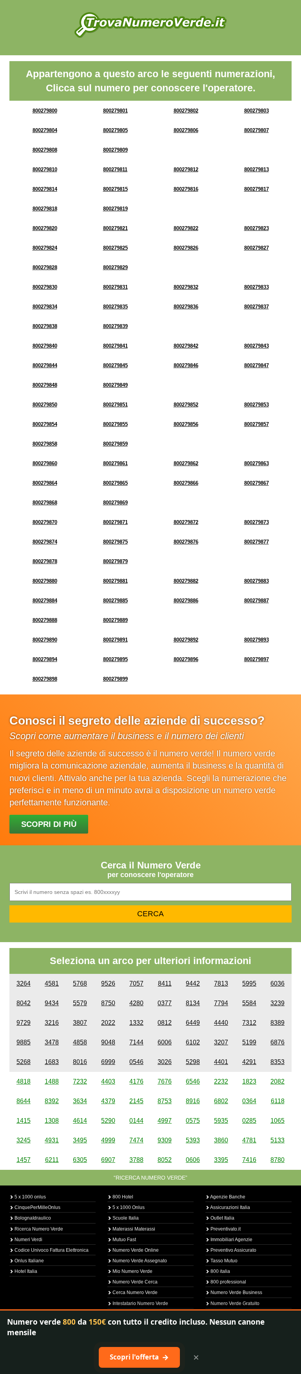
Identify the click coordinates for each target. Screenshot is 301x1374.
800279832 (186, 287)
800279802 (186, 111)
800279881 (115, 581)
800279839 (115, 326)
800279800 (45, 111)
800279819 (115, 209)
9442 (193, 983)
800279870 (45, 522)
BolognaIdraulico (32, 1218)
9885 (23, 1042)
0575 (193, 1120)
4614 (80, 1120)
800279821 (115, 228)
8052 (165, 1159)
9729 (23, 1022)
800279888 (45, 620)
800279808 (45, 150)
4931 (52, 1140)
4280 (136, 1003)
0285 (249, 1120)
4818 (23, 1081)
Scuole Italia (125, 1218)
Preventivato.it (225, 1229)
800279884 (45, 601)
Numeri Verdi (27, 1239)
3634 (80, 1101)
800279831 (115, 287)
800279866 (186, 483)
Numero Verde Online (135, 1250)
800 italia (219, 1271)
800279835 (115, 307)
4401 (221, 1062)
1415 (23, 1120)
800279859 (115, 444)
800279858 (45, 444)
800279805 (115, 130)
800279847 (256, 365)
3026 (165, 1062)
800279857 (256, 424)
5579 (80, 1003)
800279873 (256, 522)
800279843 (256, 346)
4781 (249, 1140)
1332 (136, 1022)
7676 (165, 1081)
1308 (52, 1120)
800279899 (115, 679)
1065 (277, 1120)
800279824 (45, 248)
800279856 (186, 424)
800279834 (45, 307)
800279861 (115, 463)
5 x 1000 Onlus (128, 1207)
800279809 (115, 150)
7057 (136, 983)
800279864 (45, 483)
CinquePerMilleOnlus (36, 1207)
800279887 (256, 601)
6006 (165, 1042)
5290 (108, 1120)
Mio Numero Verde (131, 1271)
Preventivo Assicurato (232, 1250)
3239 (277, 1003)
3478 (52, 1042)
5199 (249, 1042)
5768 (80, 983)
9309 (165, 1140)
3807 (80, 1022)
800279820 (45, 228)
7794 (221, 1003)
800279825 (115, 248)
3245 (23, 1140)
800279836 (186, 307)
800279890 (45, 640)
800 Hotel (122, 1197)
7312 (249, 1022)
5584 (249, 1003)
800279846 (186, 365)
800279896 (186, 659)
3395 (221, 1159)
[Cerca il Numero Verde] (150, 24)
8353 (277, 1062)
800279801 (115, 111)
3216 (52, 1022)
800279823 (256, 228)
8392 (52, 1101)
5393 (193, 1140)
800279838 (45, 326)
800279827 (256, 248)
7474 (136, 1140)
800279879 (115, 561)
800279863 (256, 463)
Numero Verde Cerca (134, 1282)
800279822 (186, 228)
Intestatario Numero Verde (139, 1303)
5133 (277, 1140)
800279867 (256, 483)
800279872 (186, 522)
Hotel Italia (25, 1271)
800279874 (45, 542)
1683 (52, 1062)
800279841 (115, 346)
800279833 (256, 287)
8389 (277, 1022)
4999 (108, 1140)
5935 (221, 1120)
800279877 (256, 542)
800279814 (45, 189)
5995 (249, 983)
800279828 (45, 267)
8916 (193, 1101)
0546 (136, 1062)
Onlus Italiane (28, 1260)
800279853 (256, 405)
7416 (249, 1159)
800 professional (227, 1282)
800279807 (256, 130)
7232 (80, 1081)
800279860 (45, 463)
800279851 (115, 405)
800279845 (115, 365)
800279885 (115, 601)
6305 (80, 1159)
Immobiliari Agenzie (230, 1239)
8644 (23, 1101)
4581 (52, 983)
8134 (193, 1003)
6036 (277, 983)
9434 (52, 1003)
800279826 (186, 248)
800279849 (115, 385)
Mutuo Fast (123, 1239)
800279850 (45, 405)
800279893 (256, 640)
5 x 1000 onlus (29, 1197)
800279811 (115, 169)
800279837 (256, 307)
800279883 (256, 581)
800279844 (45, 365)
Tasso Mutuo (223, 1260)
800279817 (256, 189)
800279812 (186, 169)
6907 (108, 1159)
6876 (277, 1042)
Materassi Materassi (133, 1229)
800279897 (256, 659)
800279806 (186, 130)
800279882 (186, 581)
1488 (52, 1081)
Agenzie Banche (227, 1197)
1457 (23, 1159)
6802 (221, 1101)
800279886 (186, 601)
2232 (221, 1081)
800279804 (45, 130)
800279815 (115, 189)
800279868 (45, 503)
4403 (108, 1081)
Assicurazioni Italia (229, 1207)
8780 (277, 1159)
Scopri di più (48, 824)
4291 (249, 1062)
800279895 (115, 659)
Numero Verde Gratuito (234, 1303)
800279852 (186, 405)
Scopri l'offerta (139, 1357)
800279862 (186, 463)
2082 (277, 1081)
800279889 (115, 620)
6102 (193, 1042)
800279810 (45, 169)
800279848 (45, 385)
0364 (249, 1101)
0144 (136, 1120)
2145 (136, 1101)
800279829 (115, 267)
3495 (80, 1140)
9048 (108, 1042)
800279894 (45, 659)
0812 (165, 1022)
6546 (193, 1081)
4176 (136, 1081)
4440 (221, 1022)
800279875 (115, 542)
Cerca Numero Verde (134, 1292)
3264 (23, 983)
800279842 (186, 346)
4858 (80, 1042)
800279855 (115, 424)
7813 (221, 983)
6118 (278, 1101)
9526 (108, 983)
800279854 (45, 424)
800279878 (45, 561)
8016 (80, 1062)
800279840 (45, 346)
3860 (221, 1140)
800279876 (186, 542)
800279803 (256, 111)
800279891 (115, 640)
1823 (249, 1081)
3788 (136, 1159)
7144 (136, 1042)
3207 (221, 1042)
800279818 (45, 209)
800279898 (45, 679)
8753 (165, 1101)
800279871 (115, 522)
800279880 (45, 581)
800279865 (115, 483)
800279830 (45, 287)
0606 (193, 1159)
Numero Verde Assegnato (139, 1260)
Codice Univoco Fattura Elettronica (51, 1250)
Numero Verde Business (235, 1292)
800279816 (186, 189)
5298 (193, 1062)
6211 (52, 1159)
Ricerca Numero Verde (38, 1229)
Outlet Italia (221, 1218)
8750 (108, 1003)
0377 (165, 1003)
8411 (165, 983)
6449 (193, 1022)
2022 (108, 1022)
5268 (23, 1062)
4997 (165, 1120)
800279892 (186, 640)
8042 (23, 1003)
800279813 (256, 169)
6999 (108, 1062)
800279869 (115, 503)
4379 (108, 1101)
